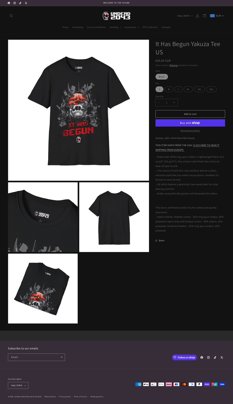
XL (188, 89)
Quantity (159, 96)
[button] (11, 15)
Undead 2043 (19, 397)
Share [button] (162, 240)
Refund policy (50, 396)
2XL (199, 89)
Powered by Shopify (33, 397)
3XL (211, 89)
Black (162, 76)
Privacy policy (65, 396)
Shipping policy (97, 396)
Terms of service (80, 396)
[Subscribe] (61, 357)
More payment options (190, 130)
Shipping (174, 65)
